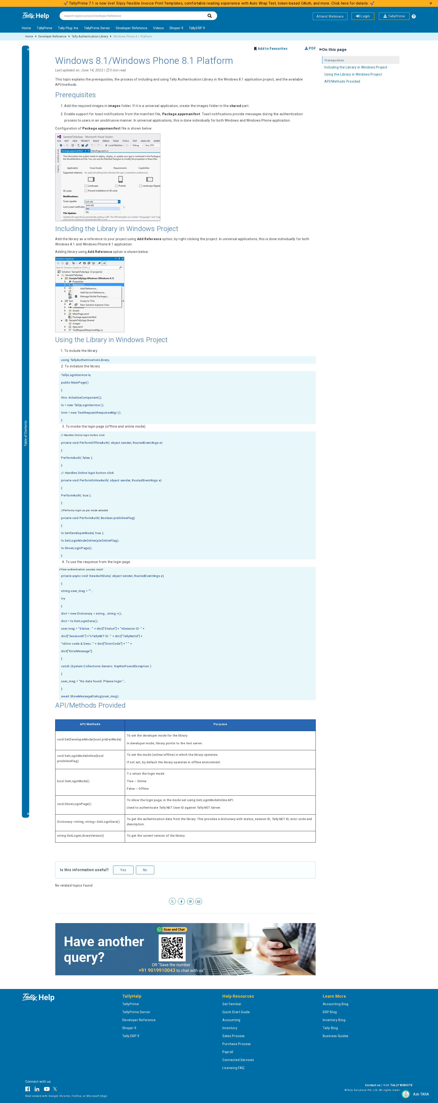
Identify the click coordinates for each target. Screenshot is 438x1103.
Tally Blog (330, 1028)
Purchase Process (236, 1044)
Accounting (231, 1020)
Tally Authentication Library (90, 36)
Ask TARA (421, 1094)
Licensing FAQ (233, 1068)
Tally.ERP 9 (197, 28)
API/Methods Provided (342, 81)
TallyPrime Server (97, 28)
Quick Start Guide (236, 1012)
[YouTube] (47, 1090)
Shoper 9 (176, 28)
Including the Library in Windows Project (355, 67)
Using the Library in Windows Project (353, 74)
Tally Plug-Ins (68, 28)
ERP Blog (330, 1012)
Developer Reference (132, 28)
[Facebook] (28, 1090)
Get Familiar (231, 1004)
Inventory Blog (334, 1020)
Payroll (227, 1052)
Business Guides (336, 1036)
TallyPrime (396, 16)
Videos (158, 28)
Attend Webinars (330, 16)
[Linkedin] (37, 1090)
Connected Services (238, 1060)
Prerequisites (334, 60)
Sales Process (233, 1036)
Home (26, 28)
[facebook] (181, 901)
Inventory (229, 1028)
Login (365, 16)
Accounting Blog (336, 1004)
